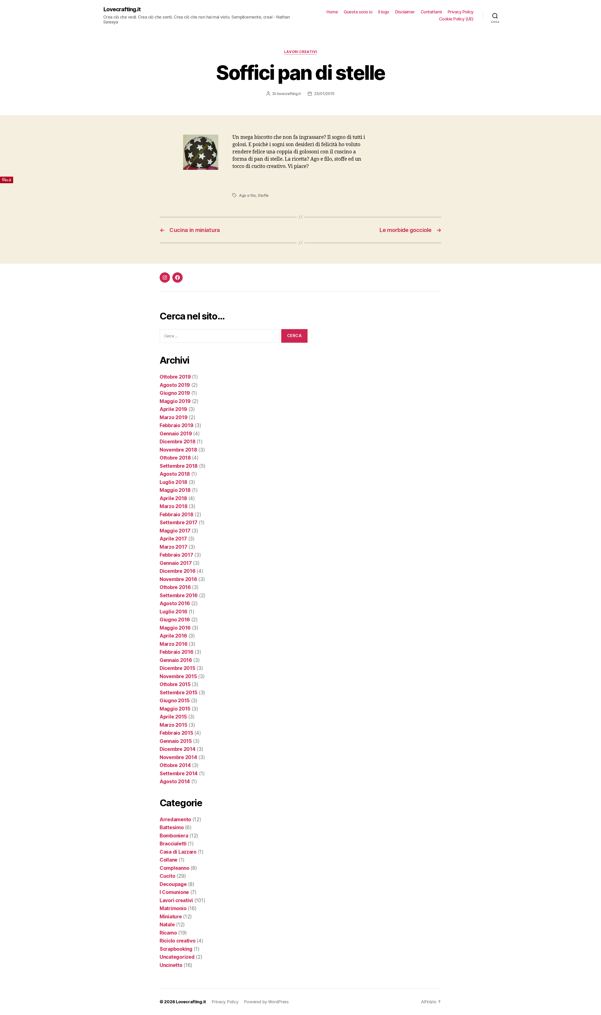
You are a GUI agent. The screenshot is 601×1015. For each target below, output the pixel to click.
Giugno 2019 (175, 393)
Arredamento (175, 819)
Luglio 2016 (173, 612)
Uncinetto (171, 965)
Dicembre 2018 (178, 442)
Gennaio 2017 (176, 563)
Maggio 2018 (175, 490)
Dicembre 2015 (177, 668)
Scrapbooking (176, 949)
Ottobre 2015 (175, 684)
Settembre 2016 (179, 595)
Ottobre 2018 (175, 458)
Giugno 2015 (175, 700)
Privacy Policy (461, 11)
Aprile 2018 (173, 498)
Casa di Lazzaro (178, 852)
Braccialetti (173, 844)
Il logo (383, 11)
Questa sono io (358, 11)
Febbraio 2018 (176, 514)
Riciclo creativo (178, 941)
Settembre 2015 (178, 693)
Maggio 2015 (175, 709)
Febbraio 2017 (176, 555)
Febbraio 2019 (176, 425)
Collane (168, 860)
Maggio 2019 (175, 401)
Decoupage (173, 884)
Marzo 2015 (173, 725)
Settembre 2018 (179, 466)
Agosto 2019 (175, 385)
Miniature (171, 917)
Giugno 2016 (175, 620)
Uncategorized (177, 957)
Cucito (167, 876)
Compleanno (174, 868)
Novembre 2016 (178, 579)
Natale (167, 925)
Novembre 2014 (178, 757)
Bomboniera (174, 836)
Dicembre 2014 (178, 749)
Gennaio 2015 (176, 741)
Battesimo (172, 827)
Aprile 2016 (173, 636)
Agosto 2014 (175, 781)
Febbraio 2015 (176, 733)
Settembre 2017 (178, 522)
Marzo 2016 (173, 644)
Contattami (431, 11)
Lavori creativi (300, 52)
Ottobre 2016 (175, 587)
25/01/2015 (324, 93)
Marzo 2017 (173, 547)
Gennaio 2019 (176, 434)
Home (332, 11)
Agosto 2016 (175, 603)
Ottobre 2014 (175, 765)
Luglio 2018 (173, 482)
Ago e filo (247, 195)
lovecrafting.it (289, 93)
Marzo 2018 (173, 506)
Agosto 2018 (175, 474)
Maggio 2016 (175, 628)
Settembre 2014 (179, 773)
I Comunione (174, 892)
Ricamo (168, 933)
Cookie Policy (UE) (456, 18)
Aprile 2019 (173, 409)
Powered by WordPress (266, 1001)
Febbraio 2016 (176, 652)
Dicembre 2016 (178, 571)
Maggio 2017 (175, 531)
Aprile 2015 (173, 717)
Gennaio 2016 (176, 660)
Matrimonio (173, 908)
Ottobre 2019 (175, 377)
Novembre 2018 (178, 450)
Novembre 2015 (178, 676)
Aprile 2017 (173, 539)
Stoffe (263, 195)
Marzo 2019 (173, 417)
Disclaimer (405, 11)
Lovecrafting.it (122, 9)
